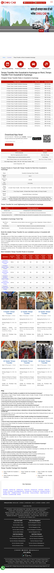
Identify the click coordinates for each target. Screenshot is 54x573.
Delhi (33, 502)
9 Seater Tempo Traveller (9, 312)
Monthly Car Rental (10, 512)
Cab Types (41, 489)
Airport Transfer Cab (44, 492)
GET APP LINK (9, 144)
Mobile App (22, 562)
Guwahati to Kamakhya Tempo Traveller (5, 277)
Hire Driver (5, 494)
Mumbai (43, 502)
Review (19, 494)
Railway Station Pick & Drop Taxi (23, 514)
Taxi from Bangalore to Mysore (34, 522)
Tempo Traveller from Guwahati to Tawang (45, 472)
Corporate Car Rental (45, 491)
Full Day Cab (12, 489)
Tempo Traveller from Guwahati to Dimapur (28, 472)
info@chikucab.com (35, 550)
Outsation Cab (28, 491)
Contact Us (23, 559)
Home (4, 57)
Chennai (21, 502)
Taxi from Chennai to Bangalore (36, 536)
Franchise (17, 562)
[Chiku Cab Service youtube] (27, 552)
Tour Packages (19, 510)
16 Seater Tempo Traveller (9, 362)
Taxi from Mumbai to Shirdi (17, 536)
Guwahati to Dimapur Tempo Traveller (5, 267)
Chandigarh (28, 502)
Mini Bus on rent (10, 514)
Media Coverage (42, 562)
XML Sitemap (38, 561)
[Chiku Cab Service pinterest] (28, 552)
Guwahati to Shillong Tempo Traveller (5, 262)
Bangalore (15, 502)
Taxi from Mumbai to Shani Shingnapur (18, 538)
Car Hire (5, 491)
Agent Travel (35, 562)
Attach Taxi (20, 512)
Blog (27, 562)
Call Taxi (40, 512)
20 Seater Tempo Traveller (44, 362)
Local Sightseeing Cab (19, 491)
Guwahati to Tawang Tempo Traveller (5, 272)
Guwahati (9, 57)
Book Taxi (47, 489)
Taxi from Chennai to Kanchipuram (36, 545)
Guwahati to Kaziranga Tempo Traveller (5, 283)
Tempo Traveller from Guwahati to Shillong (11, 472)
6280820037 (25, 550)
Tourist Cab (26, 489)
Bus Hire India (26, 492)
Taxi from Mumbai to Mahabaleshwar (17, 540)
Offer (46, 561)
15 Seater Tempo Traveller (44, 312)
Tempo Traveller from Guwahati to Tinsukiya (45, 476)
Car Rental (10, 491)
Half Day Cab (20, 489)
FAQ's (43, 561)
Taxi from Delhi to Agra (18, 522)
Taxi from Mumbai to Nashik (17, 543)
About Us (29, 559)
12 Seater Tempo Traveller (27, 312)
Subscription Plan (29, 510)
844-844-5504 (29, 2)
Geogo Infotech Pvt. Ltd (44, 566)
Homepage (5, 489)
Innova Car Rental (35, 492)
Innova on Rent (43, 509)
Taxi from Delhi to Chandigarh (18, 527)
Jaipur (48, 502)
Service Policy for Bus (10, 561)
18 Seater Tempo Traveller (27, 362)
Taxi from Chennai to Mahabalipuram (36, 543)
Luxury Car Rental (40, 510)
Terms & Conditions (9, 559)
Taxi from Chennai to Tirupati (36, 540)
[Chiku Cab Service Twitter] (23, 552)
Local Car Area (35, 515)
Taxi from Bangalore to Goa (34, 531)
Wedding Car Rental (16, 492)
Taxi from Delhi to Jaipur (18, 524)
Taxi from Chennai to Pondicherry (36, 538)
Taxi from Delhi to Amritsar (18, 529)
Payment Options (19, 561)
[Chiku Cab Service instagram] (26, 552)
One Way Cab (36, 491)
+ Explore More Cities (27, 506)
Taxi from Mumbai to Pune (17, 545)
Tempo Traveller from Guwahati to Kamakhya (11, 476)
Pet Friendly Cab (30, 517)
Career (30, 562)
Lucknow (38, 502)
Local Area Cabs (12, 494)
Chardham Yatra (6, 492)
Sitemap (32, 561)
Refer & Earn (27, 561)
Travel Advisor (11, 562)
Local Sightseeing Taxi (19, 509)
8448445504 (18, 550)
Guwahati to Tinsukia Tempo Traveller (5, 288)
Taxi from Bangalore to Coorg (34, 524)
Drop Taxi (45, 512)
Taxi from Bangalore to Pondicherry (34, 529)
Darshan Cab (34, 489)
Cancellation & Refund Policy (42, 559)
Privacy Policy (17, 559)
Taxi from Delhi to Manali (18, 531)
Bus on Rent (35, 509)
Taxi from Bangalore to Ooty (34, 527)
